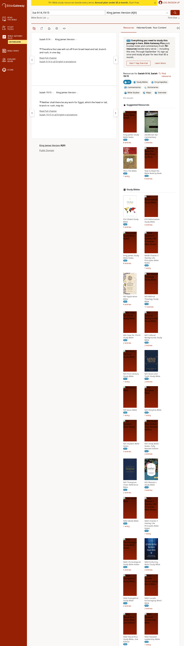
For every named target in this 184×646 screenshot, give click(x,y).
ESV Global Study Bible (130, 220)
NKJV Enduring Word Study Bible (152, 563)
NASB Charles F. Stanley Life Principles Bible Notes (152, 259)
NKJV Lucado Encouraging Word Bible (153, 600)
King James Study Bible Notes (131, 136)
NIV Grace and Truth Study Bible (152, 375)
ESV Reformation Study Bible (152, 220)
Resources (128, 27)
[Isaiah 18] (32, 113)
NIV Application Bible (130, 297)
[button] (168, 3)
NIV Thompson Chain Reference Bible (130, 484)
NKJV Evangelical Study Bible (130, 599)
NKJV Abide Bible (130, 521)
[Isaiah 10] (116, 60)
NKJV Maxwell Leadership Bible (152, 638)
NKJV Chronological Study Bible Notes (132, 563)
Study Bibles (133, 189)
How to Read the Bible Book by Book (153, 172)
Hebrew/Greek (144, 27)
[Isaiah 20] (116, 113)
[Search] (175, 12)
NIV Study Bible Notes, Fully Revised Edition (152, 446)
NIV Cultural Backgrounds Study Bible (153, 337)
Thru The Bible (130, 171)
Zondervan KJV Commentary (151, 136)
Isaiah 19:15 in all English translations (58, 114)
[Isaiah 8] (32, 60)
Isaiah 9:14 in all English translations (57, 61)
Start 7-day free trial (138, 63)
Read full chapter (48, 57)
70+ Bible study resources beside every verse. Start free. (93, 2)
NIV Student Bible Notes (131, 444)
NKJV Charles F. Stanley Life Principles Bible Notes (152, 525)
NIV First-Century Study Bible (131, 375)
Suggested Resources (138, 105)
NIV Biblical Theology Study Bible (151, 299)
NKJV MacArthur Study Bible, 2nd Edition (130, 639)
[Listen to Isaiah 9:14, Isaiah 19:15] (64, 28)
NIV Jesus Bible (130, 410)
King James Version (49, 145)
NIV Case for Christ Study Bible (131, 336)
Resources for (140, 75)
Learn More (160, 63)
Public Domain (46, 150)
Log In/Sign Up (171, 2)
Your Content (159, 27)
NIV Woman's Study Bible (151, 483)
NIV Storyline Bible (153, 410)
